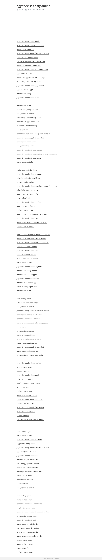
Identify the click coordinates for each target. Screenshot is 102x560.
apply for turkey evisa (25, 403)
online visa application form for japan (31, 77)
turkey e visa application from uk (29, 315)
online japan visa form (25, 49)
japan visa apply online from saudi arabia (33, 53)
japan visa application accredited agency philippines (37, 154)
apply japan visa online (26, 146)
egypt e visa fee (23, 415)
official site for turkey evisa (27, 190)
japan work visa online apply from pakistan (33, 134)
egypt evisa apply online (26, 443)
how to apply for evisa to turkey (29, 339)
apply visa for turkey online (27, 57)
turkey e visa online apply (27, 274)
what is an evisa (23, 387)
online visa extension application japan (32, 222)
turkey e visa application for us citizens (32, 214)
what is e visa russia (24, 367)
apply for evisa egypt (25, 89)
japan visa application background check (32, 69)
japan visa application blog (27, 455)
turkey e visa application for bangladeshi (32, 323)
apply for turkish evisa (25, 331)
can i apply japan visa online (28, 464)
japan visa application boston (28, 279)
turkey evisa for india (25, 162)
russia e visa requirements (27, 343)
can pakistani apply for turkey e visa (31, 61)
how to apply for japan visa (27, 110)
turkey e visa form (24, 106)
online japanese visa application (29, 65)
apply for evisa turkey (25, 114)
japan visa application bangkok (29, 158)
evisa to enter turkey (25, 379)
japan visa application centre (28, 218)
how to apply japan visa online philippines (33, 234)
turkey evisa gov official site (27, 460)
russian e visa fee (23, 371)
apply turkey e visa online (27, 246)
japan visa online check (26, 411)
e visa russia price (23, 327)
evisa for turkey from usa (26, 254)
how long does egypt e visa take (29, 383)
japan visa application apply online (30, 85)
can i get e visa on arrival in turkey (30, 419)
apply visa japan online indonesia (30, 399)
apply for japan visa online (27, 451)
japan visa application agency (28, 319)
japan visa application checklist (29, 202)
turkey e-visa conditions (26, 206)
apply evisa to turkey (25, 73)
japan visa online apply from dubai (30, 138)
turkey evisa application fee (27, 351)
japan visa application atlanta (28, 97)
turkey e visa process (25, 480)
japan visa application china (27, 250)
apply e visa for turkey (25, 182)
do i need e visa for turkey (27, 126)
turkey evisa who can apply (27, 194)
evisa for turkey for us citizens (28, 178)
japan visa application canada (28, 41)
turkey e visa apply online (27, 142)
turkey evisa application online (29, 122)
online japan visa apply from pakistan (31, 238)
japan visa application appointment (30, 45)
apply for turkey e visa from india (30, 355)
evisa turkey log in (24, 198)
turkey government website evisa (29, 472)
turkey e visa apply (24, 94)
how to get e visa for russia (27, 468)
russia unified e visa (24, 262)
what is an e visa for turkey (27, 258)
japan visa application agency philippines (33, 242)
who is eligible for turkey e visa (29, 81)
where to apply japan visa (27, 287)
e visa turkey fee (23, 130)
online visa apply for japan (27, 170)
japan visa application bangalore (29, 150)
